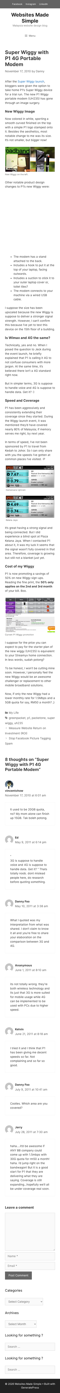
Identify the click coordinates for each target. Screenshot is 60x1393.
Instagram (31, 4)
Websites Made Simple (30, 18)
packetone (39, 718)
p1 (28, 718)
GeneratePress (30, 1387)
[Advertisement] (30, 223)
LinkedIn (43, 4)
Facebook (17, 4)
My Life (14, 712)
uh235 (18, 723)
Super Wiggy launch (31, 81)
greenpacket (17, 718)
